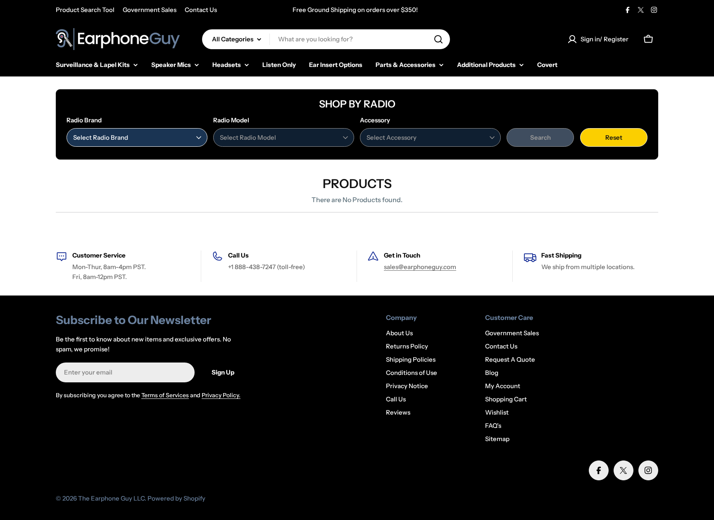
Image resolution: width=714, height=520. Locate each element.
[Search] (438, 39)
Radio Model (231, 120)
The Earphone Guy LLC (111, 498)
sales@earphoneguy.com (420, 267)
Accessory (375, 120)
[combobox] (326, 39)
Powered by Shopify (176, 498)
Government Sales (149, 10)
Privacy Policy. (221, 395)
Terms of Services (165, 395)
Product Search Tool (85, 10)
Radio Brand (84, 120)
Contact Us (201, 10)
